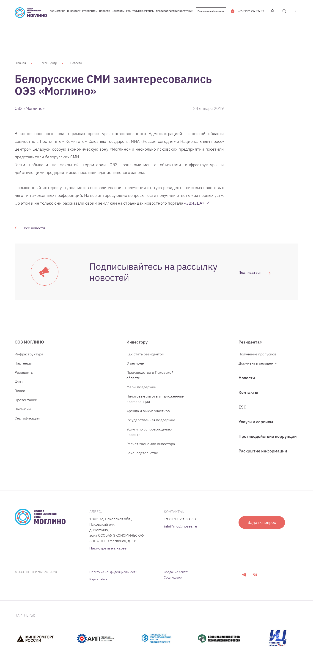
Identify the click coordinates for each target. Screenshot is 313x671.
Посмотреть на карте (107, 548)
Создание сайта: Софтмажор (176, 574)
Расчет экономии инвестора (150, 443)
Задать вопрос (262, 522)
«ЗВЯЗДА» (194, 203)
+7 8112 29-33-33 (251, 11)
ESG (243, 407)
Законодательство (142, 453)
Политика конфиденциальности (113, 572)
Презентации (26, 400)
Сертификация (27, 418)
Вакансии (23, 409)
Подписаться (250, 272)
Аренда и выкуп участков (148, 411)
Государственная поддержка (150, 420)
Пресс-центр (48, 63)
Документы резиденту (258, 363)
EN (295, 11)
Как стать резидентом (145, 354)
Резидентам (251, 342)
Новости (76, 63)
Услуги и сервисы (256, 421)
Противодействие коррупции (268, 436)
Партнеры (23, 363)
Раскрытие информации (211, 11)
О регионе (135, 363)
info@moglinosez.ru (180, 526)
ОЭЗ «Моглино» (29, 108)
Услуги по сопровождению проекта (149, 432)
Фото (19, 381)
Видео (20, 390)
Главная (20, 63)
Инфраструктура (29, 354)
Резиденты (24, 372)
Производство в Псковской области (149, 375)
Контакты (248, 392)
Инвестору (137, 342)
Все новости (34, 228)
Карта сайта (98, 579)
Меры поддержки (141, 387)
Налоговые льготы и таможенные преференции (155, 399)
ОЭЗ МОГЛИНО (29, 342)
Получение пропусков (257, 354)
